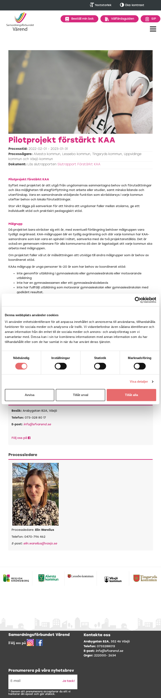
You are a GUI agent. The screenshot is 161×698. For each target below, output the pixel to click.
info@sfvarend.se (37, 424)
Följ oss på (20, 438)
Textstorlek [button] (103, 5)
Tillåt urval (80, 395)
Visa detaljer (139, 381)
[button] (153, 29)
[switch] (61, 366)
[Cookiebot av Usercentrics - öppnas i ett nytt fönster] (137, 300)
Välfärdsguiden (122, 18)
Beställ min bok (82, 18)
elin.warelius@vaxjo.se (40, 543)
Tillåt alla (131, 395)
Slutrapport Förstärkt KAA (78, 164)
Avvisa (29, 395)
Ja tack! (68, 681)
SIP (153, 18)
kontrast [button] (134, 5)
